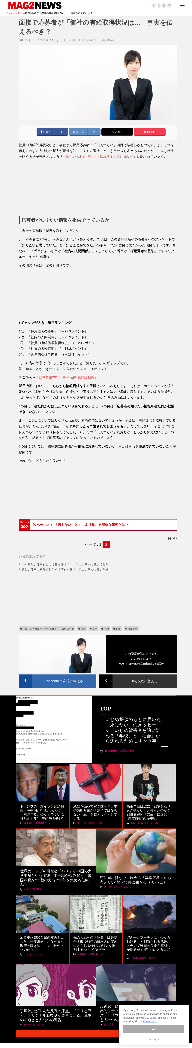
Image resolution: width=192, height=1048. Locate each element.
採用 (94, 628)
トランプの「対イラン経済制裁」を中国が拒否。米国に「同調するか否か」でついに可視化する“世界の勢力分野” (42, 812)
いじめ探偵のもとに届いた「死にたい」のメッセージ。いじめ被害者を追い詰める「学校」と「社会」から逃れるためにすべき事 (133, 730)
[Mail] (169, 5)
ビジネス (28, 40)
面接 (118, 628)
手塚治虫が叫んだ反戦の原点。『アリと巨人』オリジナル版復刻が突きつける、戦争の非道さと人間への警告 (55, 1015)
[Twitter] (159, 5)
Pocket (150, 131)
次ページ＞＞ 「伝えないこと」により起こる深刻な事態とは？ (81, 525)
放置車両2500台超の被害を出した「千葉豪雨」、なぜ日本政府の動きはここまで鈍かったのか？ (42, 944)
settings (154, 1039)
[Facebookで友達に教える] (57, 675)
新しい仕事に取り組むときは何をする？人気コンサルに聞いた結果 (67, 569)
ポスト (118, 132)
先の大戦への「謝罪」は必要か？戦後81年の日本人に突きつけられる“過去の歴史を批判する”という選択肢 (95, 944)
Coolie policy (150, 1021)
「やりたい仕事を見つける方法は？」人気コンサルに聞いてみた (65, 564)
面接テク (132, 628)
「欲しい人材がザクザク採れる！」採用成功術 (98, 157)
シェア (46, 131)
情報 (83, 628)
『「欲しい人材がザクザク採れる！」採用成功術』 (87, 40)
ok (153, 1029)
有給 (106, 628)
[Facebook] (154, 5)
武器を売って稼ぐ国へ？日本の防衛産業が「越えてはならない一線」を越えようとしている (95, 812)
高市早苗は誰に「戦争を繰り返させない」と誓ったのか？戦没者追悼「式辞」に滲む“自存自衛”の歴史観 (148, 812)
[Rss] (164, 5)
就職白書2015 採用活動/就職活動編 (66, 377)
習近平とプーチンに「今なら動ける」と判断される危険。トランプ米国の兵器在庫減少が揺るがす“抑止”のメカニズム (148, 946)
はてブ (79, 131)
